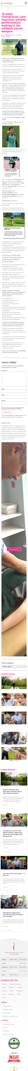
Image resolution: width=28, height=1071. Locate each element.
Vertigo (4, 997)
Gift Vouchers (6, 1031)
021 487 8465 (14, 954)
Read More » (5, 805)
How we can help (7, 1006)
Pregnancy (20, 987)
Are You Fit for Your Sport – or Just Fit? (14, 874)
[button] (25, 2)
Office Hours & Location (8, 1024)
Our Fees (5, 1027)
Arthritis (12, 990)
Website (3, 400)
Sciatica (4, 987)
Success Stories (6, 1013)
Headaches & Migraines (15, 984)
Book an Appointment (14, 549)
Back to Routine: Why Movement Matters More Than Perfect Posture (12, 791)
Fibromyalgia (11, 994)
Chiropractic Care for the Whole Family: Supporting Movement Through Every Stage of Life (12, 833)
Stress (3, 994)
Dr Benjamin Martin (7, 1009)
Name (3, 389)
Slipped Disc (12, 987)
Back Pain (4, 984)
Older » (17, 760)
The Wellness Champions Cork (10, 1016)
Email (3, 394)
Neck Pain (4, 990)
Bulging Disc (20, 990)
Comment (4, 370)
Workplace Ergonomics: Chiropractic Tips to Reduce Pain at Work (13, 914)
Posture (19, 994)
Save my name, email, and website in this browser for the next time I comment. (12, 408)
